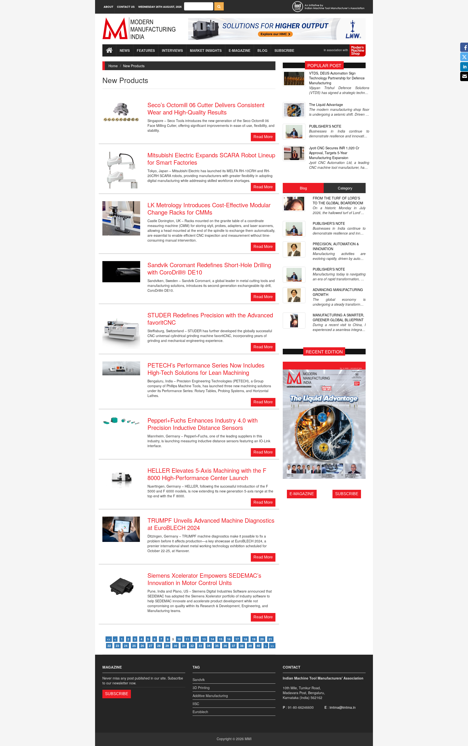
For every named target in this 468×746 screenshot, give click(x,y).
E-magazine (239, 50)
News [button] (125, 50)
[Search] (219, 6)
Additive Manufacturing (210, 695)
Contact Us (126, 7)
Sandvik (199, 679)
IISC (196, 703)
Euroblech (200, 711)
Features (146, 50)
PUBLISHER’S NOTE (325, 126)
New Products (134, 65)
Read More (263, 137)
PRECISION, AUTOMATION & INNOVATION (336, 246)
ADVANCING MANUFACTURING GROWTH (338, 292)
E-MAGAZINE (302, 494)
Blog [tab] (303, 187)
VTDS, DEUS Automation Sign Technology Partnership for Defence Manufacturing (337, 78)
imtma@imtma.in (343, 707)
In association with (337, 50)
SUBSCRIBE (346, 494)
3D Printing (201, 687)
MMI (248, 738)
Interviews (172, 50)
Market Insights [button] (206, 50)
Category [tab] (345, 187)
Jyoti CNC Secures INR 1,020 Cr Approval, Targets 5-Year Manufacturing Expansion (334, 152)
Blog (262, 50)
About (108, 7)
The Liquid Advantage (326, 104)
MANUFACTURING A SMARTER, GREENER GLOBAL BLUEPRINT (338, 317)
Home (113, 65)
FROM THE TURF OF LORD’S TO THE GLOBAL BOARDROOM (338, 200)
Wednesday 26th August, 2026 (160, 7)
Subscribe (284, 50)
